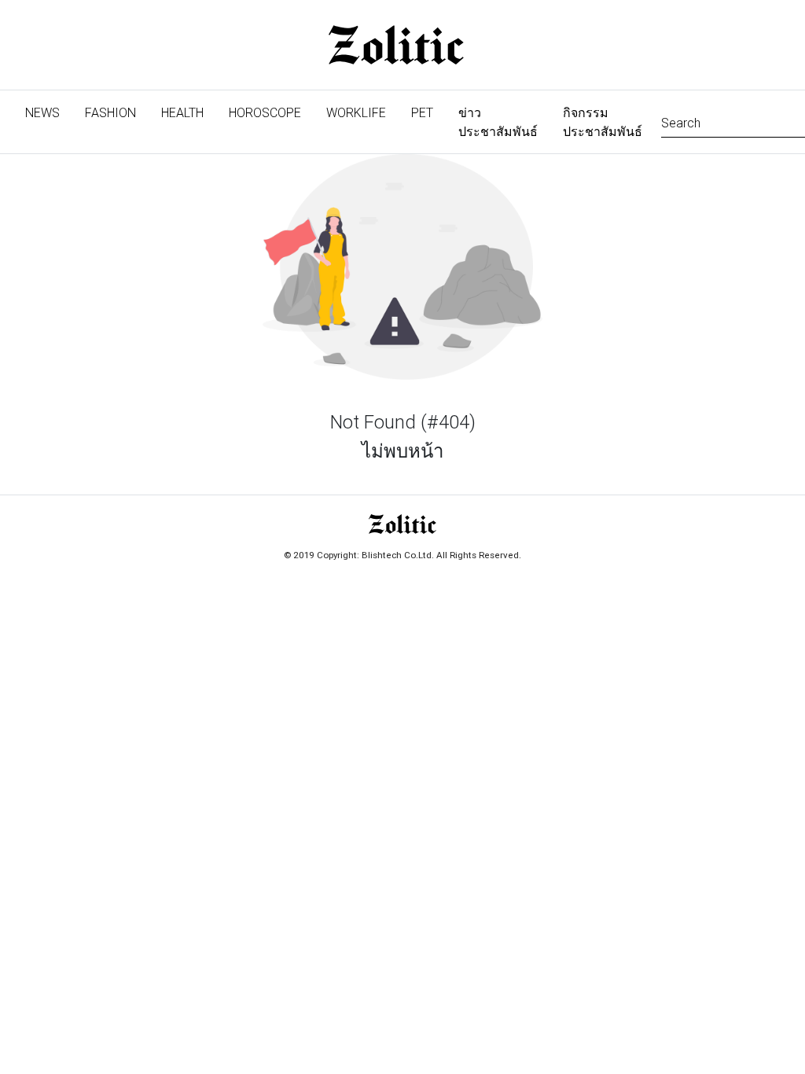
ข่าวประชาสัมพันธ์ (498, 122)
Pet (422, 112)
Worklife (356, 112)
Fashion (110, 112)
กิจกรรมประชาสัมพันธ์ (602, 122)
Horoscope (265, 112)
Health (182, 112)
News (48, 112)
